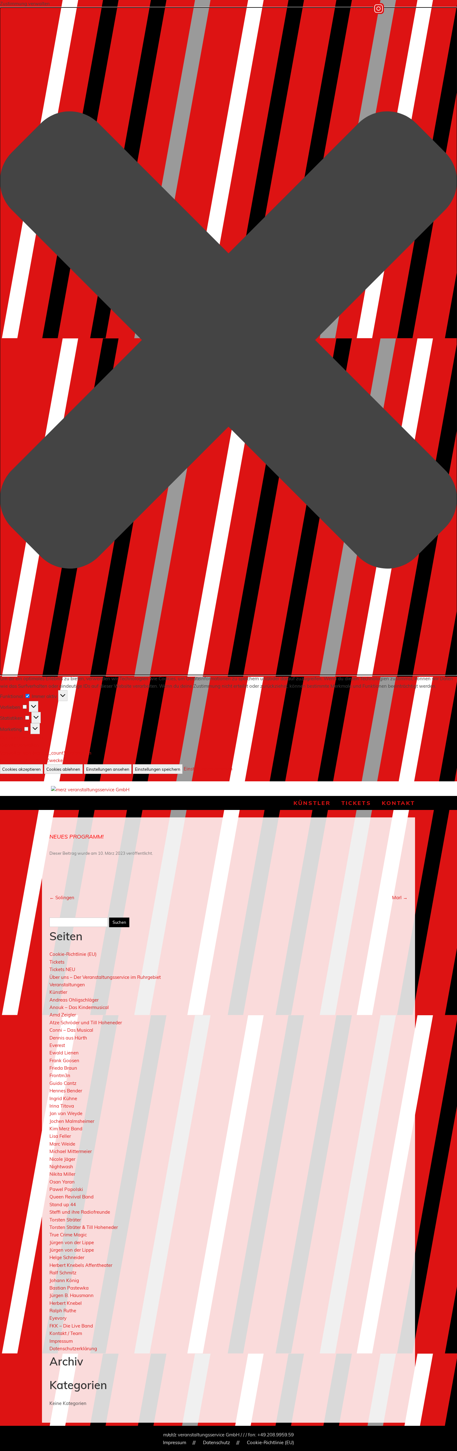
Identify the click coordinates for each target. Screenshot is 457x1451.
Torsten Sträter (65, 1220)
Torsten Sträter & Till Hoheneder (83, 1227)
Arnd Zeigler (62, 1015)
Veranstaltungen (67, 985)
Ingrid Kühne (63, 1098)
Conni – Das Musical (71, 1030)
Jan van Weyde (65, 1113)
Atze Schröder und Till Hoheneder (85, 1022)
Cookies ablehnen (63, 769)
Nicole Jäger (62, 1159)
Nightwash (61, 1167)
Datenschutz (216, 1442)
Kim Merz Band (65, 1129)
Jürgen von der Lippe (71, 1242)
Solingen (61, 897)
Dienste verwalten (19, 745)
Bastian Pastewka (69, 1288)
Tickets (356, 803)
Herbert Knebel (65, 1303)
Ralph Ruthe (62, 1311)
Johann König (64, 1280)
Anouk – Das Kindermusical (79, 1007)
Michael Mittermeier (70, 1151)
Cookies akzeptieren (21, 769)
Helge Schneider (66, 1257)
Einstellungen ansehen (107, 769)
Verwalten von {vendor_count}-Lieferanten (45, 753)
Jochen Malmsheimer (71, 1121)
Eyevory (58, 1318)
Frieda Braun (63, 1068)
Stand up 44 (62, 1204)
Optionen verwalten (21, 738)
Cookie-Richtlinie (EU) (73, 954)
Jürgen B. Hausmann (71, 1295)
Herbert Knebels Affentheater (80, 1265)
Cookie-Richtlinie (18, 777)
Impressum (61, 1341)
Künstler (312, 803)
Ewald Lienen (64, 1053)
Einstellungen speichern (157, 769)
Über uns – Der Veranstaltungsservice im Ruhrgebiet (105, 977)
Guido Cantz (62, 1083)
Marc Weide (62, 1144)
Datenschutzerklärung (73, 1348)
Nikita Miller (62, 1174)
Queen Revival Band (71, 1197)
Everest (57, 1045)
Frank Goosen (64, 1060)
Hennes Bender (65, 1091)
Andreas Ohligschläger (74, 1000)
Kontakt (398, 803)
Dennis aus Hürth (68, 1038)
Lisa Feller (60, 1136)
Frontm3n (59, 1075)
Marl (400, 897)
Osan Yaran (62, 1182)
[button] (228, 341)
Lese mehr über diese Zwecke (31, 760)
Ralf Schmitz (62, 1273)
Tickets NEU (62, 969)
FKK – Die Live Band (71, 1326)
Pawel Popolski (66, 1189)
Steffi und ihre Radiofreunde (79, 1212)
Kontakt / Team (65, 1333)
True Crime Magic (68, 1235)
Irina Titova (61, 1106)
